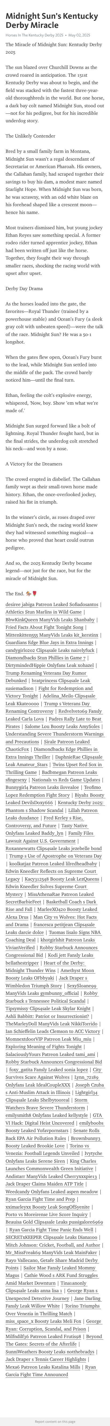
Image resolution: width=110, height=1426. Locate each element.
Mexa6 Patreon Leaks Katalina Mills (43, 1367)
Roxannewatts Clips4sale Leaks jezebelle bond (54, 848)
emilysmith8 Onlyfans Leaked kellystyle (47, 1115)
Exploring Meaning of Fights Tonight (44, 1047)
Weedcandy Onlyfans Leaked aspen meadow (52, 1192)
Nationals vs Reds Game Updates (66, 780)
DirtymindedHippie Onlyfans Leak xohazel (50, 665)
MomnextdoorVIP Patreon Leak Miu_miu (48, 1039)
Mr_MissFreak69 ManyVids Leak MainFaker (51, 1252)
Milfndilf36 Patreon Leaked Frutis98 (43, 1336)
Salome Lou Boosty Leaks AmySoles (62, 726)
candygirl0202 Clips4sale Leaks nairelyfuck (50, 650)
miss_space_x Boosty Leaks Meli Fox (43, 1321)
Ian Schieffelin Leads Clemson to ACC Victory (53, 1031)
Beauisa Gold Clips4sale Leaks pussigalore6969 (54, 1222)
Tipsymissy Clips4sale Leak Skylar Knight (48, 1008)
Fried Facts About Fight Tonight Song (44, 627)
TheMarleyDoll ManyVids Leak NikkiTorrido (51, 1024)
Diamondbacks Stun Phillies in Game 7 (45, 658)
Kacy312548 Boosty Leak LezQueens (62, 879)
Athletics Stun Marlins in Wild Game (44, 612)
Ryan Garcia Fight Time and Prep (40, 1199)
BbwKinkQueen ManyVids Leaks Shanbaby (50, 620)
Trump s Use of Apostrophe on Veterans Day (55, 856)
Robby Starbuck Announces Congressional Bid (54, 1062)
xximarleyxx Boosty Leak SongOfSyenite (48, 1207)
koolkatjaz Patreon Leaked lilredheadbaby (53, 864)
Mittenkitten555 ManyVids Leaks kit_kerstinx (52, 635)
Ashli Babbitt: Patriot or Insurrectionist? (47, 1016)
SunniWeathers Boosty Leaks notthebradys (50, 1352)
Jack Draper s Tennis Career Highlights (46, 1359)
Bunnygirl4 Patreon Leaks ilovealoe (42, 787)
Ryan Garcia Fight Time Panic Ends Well (51, 1230)
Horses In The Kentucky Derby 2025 (34, 35)
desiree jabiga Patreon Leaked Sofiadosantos (52, 604)
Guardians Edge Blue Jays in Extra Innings (49, 642)
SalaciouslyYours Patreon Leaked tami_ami (50, 1054)
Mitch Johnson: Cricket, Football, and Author (53, 1245)
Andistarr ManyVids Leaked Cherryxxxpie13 (51, 1176)
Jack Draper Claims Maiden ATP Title (45, 1184)
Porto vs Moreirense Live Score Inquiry (47, 1214)
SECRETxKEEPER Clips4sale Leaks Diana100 (51, 1237)
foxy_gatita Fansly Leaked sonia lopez (48, 1070)
